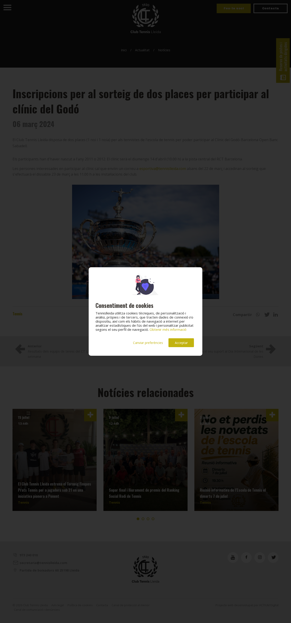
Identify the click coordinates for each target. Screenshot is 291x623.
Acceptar (181, 343)
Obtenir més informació (168, 329)
